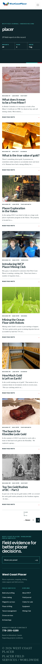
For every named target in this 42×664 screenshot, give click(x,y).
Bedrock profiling (8, 593)
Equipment (26, 606)
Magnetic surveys (8, 602)
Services (24, 260)
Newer (27, 520)
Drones (24, 316)
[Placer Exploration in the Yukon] (21, 188)
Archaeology (6, 620)
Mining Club (26, 611)
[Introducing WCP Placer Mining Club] (21, 244)
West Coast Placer (14, 574)
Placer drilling (7, 606)
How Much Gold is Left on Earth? (12, 377)
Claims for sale (27, 602)
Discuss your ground (21, 560)
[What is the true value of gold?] (21, 136)
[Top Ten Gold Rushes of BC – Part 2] (21, 467)
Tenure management (9, 611)
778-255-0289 (10, 630)
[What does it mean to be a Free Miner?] (21, 80)
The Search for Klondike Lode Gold (14, 432)
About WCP (26, 593)
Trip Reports (26, 204)
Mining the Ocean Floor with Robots (13, 321)
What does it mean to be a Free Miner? (14, 101)
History (24, 96)
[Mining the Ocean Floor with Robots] (21, 300)
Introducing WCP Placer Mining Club (14, 265)
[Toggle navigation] (37, 5)
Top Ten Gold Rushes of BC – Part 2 (15, 488)
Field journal (26, 597)
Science (23, 151)
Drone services (7, 615)
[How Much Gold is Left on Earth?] (21, 356)
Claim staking (7, 597)
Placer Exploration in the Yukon (13, 209)
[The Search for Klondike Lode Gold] (21, 411)
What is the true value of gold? (21, 155)
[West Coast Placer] (15, 4)
